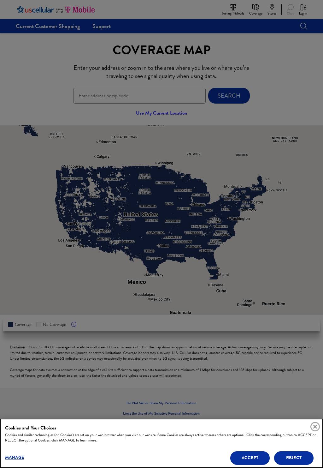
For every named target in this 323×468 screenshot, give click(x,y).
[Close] (315, 426)
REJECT (294, 457)
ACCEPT (250, 457)
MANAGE (14, 457)
